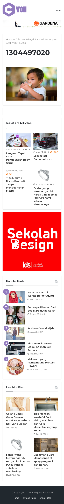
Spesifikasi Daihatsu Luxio (42, 157)
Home (11, 39)
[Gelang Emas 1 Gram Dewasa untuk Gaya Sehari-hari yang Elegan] (18, 404)
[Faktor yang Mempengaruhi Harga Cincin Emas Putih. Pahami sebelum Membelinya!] (45, 175)
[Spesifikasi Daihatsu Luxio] (45, 141)
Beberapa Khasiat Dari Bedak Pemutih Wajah (41, 309)
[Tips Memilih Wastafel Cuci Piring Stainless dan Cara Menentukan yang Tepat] (46, 404)
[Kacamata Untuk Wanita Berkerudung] (15, 297)
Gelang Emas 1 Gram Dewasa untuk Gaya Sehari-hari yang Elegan (18, 418)
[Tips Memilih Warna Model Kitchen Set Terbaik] (15, 348)
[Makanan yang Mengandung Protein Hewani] (15, 367)
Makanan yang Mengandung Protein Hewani (41, 362)
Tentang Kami (29, 498)
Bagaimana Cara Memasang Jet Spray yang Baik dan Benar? (44, 459)
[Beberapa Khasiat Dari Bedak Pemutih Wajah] (15, 315)
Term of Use (44, 498)
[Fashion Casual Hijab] (15, 333)
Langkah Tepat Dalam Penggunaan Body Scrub (18, 158)
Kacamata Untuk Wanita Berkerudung (40, 294)
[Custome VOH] (14, 10)
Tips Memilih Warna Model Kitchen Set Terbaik (40, 347)
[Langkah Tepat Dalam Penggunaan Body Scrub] (18, 140)
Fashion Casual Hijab (40, 328)
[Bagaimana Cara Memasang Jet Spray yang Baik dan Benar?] (46, 445)
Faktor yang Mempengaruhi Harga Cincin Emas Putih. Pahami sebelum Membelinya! (45, 196)
